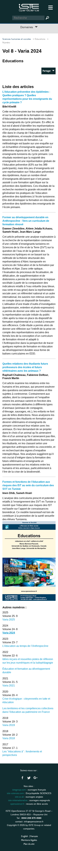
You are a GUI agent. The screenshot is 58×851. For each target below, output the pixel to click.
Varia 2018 (8, 738)
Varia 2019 (8, 725)
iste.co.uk (19, 796)
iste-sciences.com (15, 793)
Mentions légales (29, 840)
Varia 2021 (8, 685)
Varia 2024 (8, 632)
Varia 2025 (8, 619)
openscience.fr (17, 803)
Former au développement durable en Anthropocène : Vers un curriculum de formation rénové (25, 221)
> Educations (38, 39)
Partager (47, 71)
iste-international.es (17, 800)
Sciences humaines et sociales (16, 39)
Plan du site (29, 843)
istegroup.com (19, 789)
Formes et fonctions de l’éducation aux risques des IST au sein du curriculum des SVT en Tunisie (28, 485)
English (24, 836)
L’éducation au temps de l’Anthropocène (25, 646)
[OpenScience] (29, 7)
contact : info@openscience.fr (29, 821)
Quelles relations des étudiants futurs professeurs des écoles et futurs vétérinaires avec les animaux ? (25, 367)
